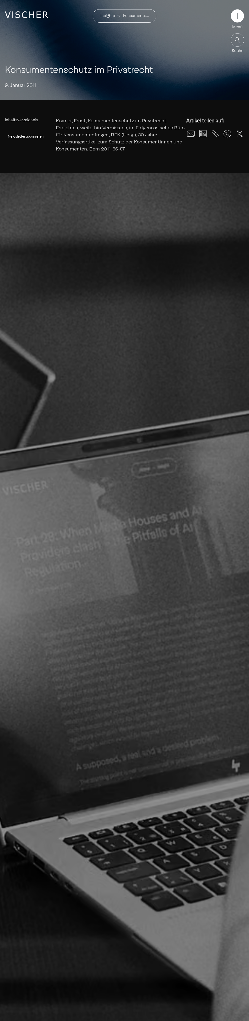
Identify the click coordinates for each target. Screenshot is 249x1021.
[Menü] (237, 16)
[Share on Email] (191, 133)
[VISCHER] (26, 14)
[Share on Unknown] (215, 133)
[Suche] (237, 40)
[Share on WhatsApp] (227, 133)
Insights (107, 15)
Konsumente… (136, 15)
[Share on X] (239, 133)
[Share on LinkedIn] (203, 133)
